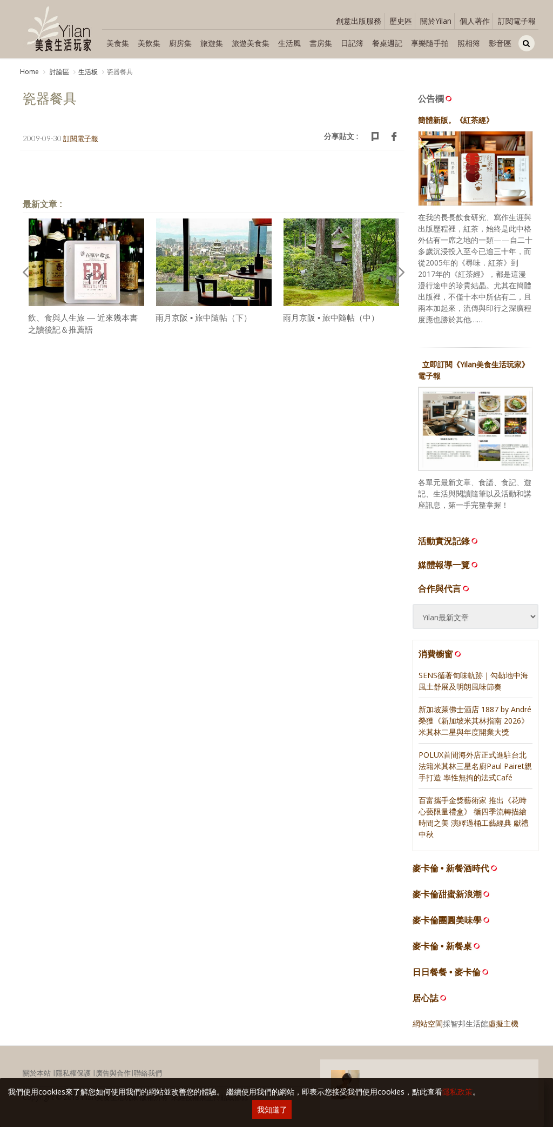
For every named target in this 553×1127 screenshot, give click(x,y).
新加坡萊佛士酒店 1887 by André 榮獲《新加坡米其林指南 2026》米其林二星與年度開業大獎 (475, 720)
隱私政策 (457, 1091)
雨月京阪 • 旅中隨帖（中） (331, 317)
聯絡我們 (148, 1073)
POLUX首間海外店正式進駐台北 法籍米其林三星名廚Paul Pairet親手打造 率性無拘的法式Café (475, 766)
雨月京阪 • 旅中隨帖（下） (204, 317)
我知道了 (272, 1109)
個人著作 (475, 21)
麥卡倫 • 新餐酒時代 (451, 868)
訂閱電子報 (517, 21)
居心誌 (426, 998)
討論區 (58, 71)
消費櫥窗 (436, 654)
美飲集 (149, 43)
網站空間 (428, 1023)
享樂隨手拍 (430, 43)
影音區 (500, 43)
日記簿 (352, 43)
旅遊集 (211, 43)
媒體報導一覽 (444, 565)
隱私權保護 (73, 1073)
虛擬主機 (503, 1023)
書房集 (320, 43)
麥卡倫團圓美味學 (447, 920)
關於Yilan (435, 21)
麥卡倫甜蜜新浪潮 (447, 894)
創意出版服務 (358, 21)
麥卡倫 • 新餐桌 (442, 946)
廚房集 (180, 43)
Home (29, 71)
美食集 (117, 43)
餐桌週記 (387, 43)
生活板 (88, 71)
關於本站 (37, 1073)
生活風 (289, 43)
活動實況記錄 (444, 541)
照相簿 (468, 43)
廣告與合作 (113, 1073)
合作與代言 (439, 588)
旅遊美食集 (250, 43)
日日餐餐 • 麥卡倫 (447, 972)
